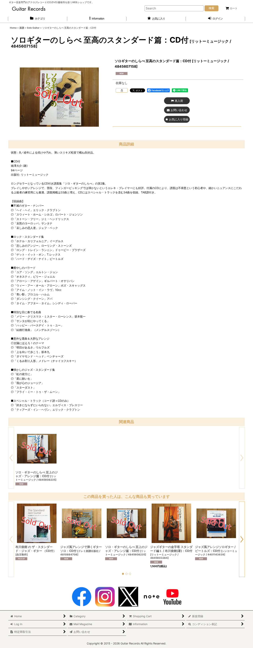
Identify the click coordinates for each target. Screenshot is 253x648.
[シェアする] (122, 90)
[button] (96, 19)
